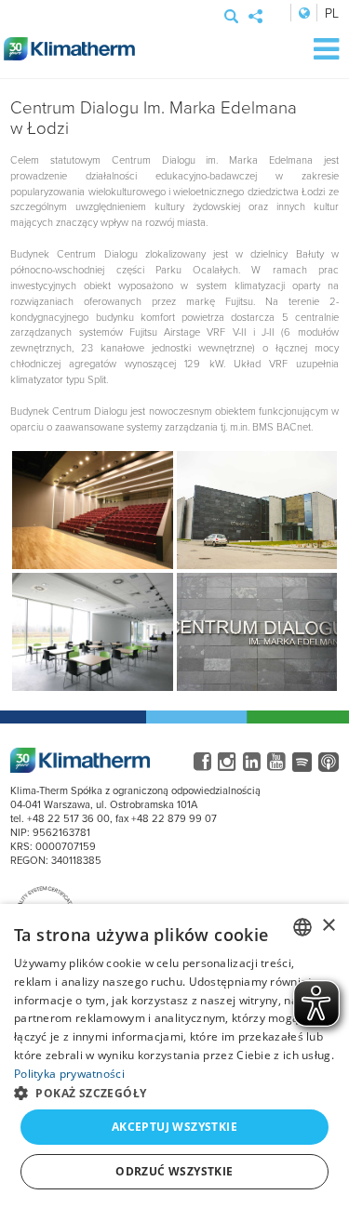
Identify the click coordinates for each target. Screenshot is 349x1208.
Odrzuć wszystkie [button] (174, 1171)
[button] (174, 1092)
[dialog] (174, 1056)
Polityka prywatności (69, 1074)
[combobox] (302, 927)
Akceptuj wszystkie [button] (174, 1127)
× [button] (328, 926)
